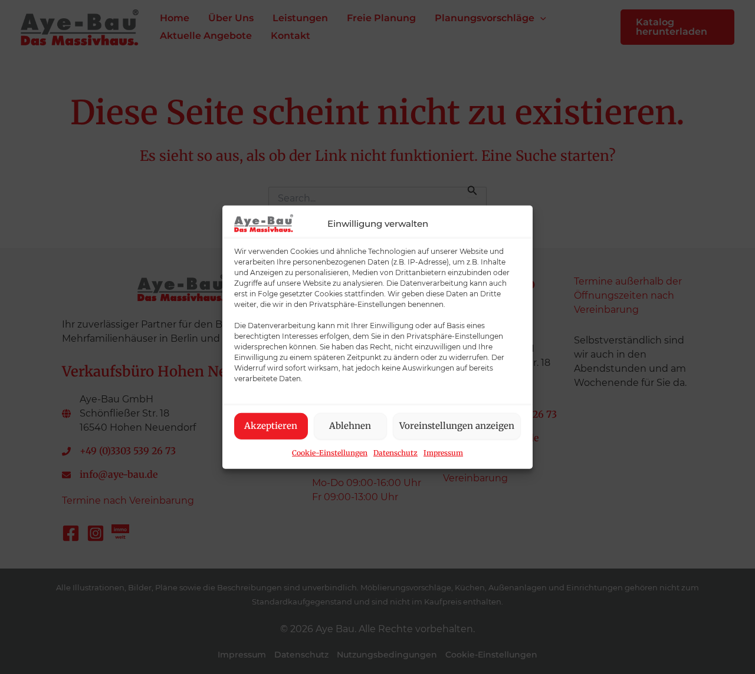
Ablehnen (350, 425)
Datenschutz (395, 452)
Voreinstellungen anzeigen (456, 425)
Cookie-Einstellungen (329, 452)
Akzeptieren (270, 425)
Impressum (443, 452)
